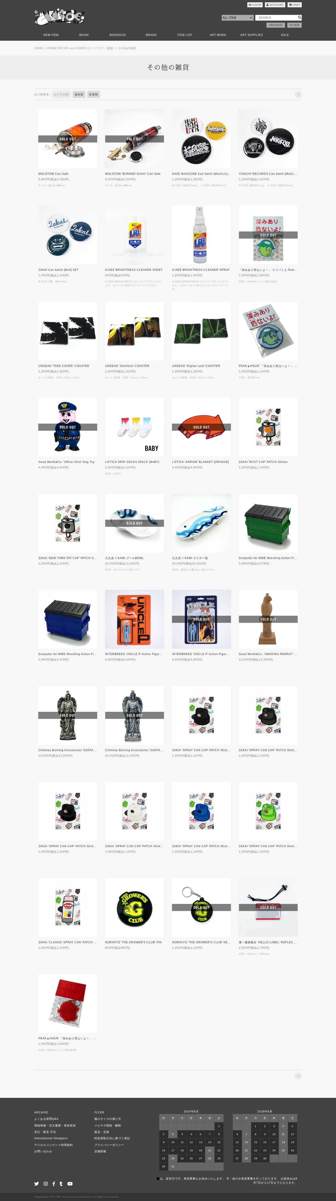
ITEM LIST (184, 35)
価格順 (79, 94)
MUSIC (84, 35)
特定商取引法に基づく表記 (112, 1138)
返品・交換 (101, 1132)
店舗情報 (100, 1151)
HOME (38, 48)
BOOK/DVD (118, 35)
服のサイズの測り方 (107, 1118)
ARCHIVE (276, 25)
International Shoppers (51, 1138)
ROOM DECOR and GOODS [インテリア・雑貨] (80, 48)
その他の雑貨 (127, 48)
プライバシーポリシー (109, 1145)
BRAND (151, 35)
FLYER (294, 25)
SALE (285, 35)
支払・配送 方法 (45, 1132)
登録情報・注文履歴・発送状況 (55, 1125)
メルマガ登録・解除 (107, 1125)
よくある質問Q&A (46, 1118)
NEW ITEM (51, 35)
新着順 (93, 94)
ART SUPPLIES (251, 35)
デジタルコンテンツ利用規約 (53, 1145)
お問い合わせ (43, 1151)
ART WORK (218, 35)
